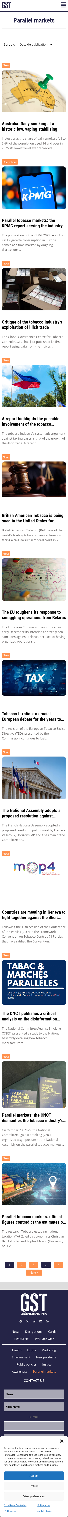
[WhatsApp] (47, 1321)
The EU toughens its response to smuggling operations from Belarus (34, 615)
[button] (62, 1441)
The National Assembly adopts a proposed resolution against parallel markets (31, 813)
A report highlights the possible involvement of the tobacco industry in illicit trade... (30, 421)
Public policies (26, 1364)
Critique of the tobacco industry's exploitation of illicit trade (32, 324)
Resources (21, 1339)
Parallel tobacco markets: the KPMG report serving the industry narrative (32, 223)
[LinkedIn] (40, 1321)
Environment (21, 1357)
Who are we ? (44, 1339)
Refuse (34, 1486)
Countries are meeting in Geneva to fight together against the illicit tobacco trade (34, 914)
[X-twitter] (27, 1321)
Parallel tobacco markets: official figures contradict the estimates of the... (33, 1219)
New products (46, 1357)
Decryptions (10, 161)
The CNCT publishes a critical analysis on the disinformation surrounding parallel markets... (30, 1016)
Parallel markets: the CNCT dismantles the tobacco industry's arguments (32, 1117)
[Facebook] (21, 1321)
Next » (34, 1273)
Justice (47, 1364)
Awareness (19, 1371)
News (6, 65)
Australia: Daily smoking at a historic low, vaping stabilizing (29, 126)
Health (17, 1350)
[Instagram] (34, 1321)
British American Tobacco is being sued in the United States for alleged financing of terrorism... (32, 518)
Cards (52, 1332)
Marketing (49, 1350)
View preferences (34, 1496)
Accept (34, 1475)
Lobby (31, 1350)
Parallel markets (44, 1371)
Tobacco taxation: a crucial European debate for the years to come (31, 716)
